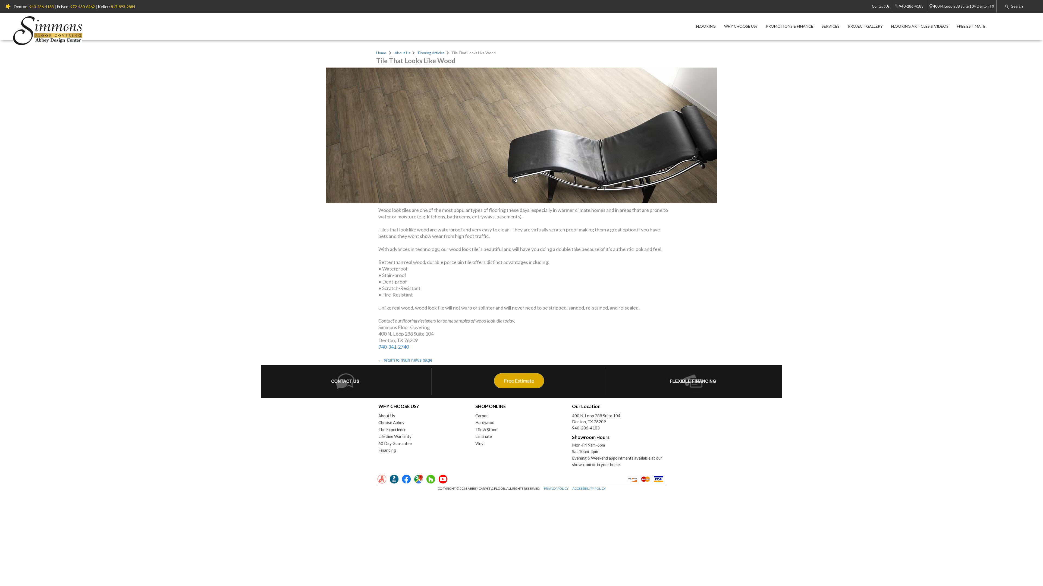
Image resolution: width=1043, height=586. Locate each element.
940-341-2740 (393, 347)
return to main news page (405, 360)
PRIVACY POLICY (556, 488)
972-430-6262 (82, 6)
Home (381, 53)
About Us (402, 53)
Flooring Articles (431, 53)
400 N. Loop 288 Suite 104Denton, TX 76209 (596, 418)
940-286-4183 (41, 6)
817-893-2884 (123, 6)
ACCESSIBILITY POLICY (589, 488)
